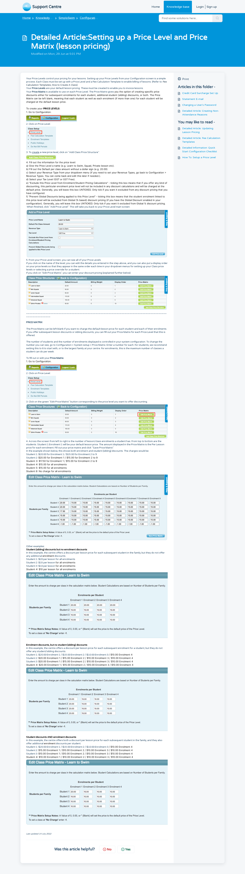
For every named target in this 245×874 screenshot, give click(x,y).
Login (200, 7)
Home (156, 7)
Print (185, 79)
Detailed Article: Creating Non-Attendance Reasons (200, 112)
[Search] (217, 18)
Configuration (89, 18)
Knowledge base (178, 7)
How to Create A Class (64, 85)
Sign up (212, 7)
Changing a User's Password (199, 104)
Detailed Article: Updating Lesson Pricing (197, 130)
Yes (128, 849)
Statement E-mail (192, 99)
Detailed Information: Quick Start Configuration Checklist (199, 149)
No (109, 849)
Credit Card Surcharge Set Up (200, 93)
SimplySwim (67, 18)
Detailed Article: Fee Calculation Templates (201, 140)
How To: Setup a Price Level (199, 157)
